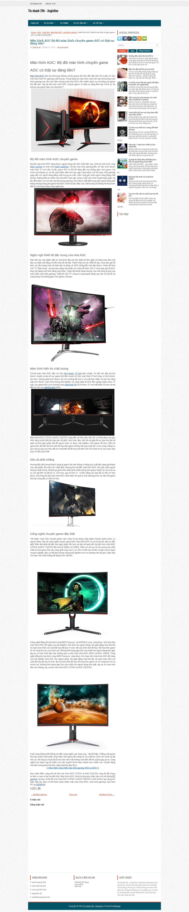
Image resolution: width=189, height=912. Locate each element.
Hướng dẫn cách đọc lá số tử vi (141, 56)
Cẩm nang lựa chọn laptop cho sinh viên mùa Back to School (143, 99)
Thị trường (64, 23)
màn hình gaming (70, 32)
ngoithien (35, 893)
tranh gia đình (37, 890)
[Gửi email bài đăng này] (31, 788)
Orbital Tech (50, 3)
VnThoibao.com (36, 3)
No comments (62, 47)
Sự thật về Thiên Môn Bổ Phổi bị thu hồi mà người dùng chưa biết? (142, 161)
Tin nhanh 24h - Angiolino (43, 10)
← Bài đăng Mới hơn (39, 795)
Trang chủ (35, 23)
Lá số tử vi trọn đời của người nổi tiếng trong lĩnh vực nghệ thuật (144, 83)
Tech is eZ (37, 47)
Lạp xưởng (79, 884)
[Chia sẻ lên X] (36, 788)
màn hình (46, 32)
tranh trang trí (37, 882)
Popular (123, 51)
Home (33, 32)
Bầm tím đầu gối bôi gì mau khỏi (141, 69)
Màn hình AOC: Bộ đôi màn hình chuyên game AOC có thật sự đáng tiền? (72, 42)
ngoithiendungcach (39, 897)
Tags (132, 51)
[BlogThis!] (34, 788)
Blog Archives (145, 51)
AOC (39, 32)
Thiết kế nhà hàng (82, 882)
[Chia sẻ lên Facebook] (39, 788)
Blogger (117, 906)
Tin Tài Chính (49, 23)
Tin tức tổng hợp (80, 23)
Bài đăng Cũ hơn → (106, 795)
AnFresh (78, 886)
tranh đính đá (37, 886)
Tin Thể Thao (98, 23)
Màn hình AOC (56, 32)
